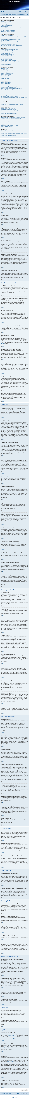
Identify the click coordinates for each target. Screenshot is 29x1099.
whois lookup (10, 1061)
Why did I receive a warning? (6, 59)
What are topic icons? (5, 78)
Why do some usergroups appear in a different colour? (11, 88)
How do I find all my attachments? (7, 126)
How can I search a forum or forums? (8, 108)
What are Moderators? (5, 83)
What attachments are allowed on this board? (9, 125)
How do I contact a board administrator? (8, 135)
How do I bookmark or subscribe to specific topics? (11, 118)
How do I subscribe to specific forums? (8, 119)
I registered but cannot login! (6, 25)
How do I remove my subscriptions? (8, 121)
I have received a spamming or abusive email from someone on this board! (14, 98)
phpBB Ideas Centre (6, 1047)
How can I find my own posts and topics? (9, 113)
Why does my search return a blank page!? (9, 110)
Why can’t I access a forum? (6, 56)
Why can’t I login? (4, 26)
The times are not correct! (6, 38)
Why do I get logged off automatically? (8, 30)
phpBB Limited (11, 1035)
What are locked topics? (5, 76)
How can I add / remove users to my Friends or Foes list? (12, 104)
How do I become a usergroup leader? (8, 87)
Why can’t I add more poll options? (7, 54)
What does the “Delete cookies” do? (8, 31)
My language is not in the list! (6, 40)
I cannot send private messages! (7, 95)
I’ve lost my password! (5, 28)
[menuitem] (4, 12)
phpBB (2, 343)
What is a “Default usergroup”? (7, 89)
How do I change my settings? (7, 35)
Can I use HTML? (4, 69)
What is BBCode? (4, 68)
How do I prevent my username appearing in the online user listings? (14, 36)
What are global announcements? (7, 73)
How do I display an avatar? (6, 42)
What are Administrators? (6, 82)
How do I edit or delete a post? (7, 50)
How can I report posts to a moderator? (8, 60)
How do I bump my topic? (6, 64)
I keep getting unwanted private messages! (9, 96)
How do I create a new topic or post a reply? (9, 49)
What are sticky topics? (5, 75)
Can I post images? (4, 72)
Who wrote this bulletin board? (6, 130)
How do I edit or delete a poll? (6, 55)
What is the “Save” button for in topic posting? (10, 61)
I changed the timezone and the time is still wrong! (10, 39)
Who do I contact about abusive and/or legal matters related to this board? (14, 134)
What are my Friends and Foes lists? (8, 102)
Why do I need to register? (6, 21)
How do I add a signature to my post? (8, 52)
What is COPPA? (4, 22)
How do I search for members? (7, 112)
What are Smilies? (4, 70)
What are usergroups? (5, 84)
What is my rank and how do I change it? (9, 44)
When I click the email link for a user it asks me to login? (12, 45)
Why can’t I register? (5, 24)
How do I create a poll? (5, 53)
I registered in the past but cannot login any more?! (11, 27)
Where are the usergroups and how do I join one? (10, 86)
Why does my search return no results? (8, 109)
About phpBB (13, 1038)
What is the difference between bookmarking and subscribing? (13, 117)
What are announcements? (6, 74)
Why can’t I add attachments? (6, 58)
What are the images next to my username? (9, 41)
